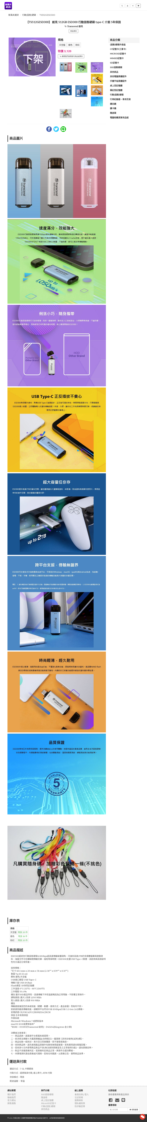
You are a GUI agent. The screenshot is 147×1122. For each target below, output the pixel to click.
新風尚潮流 (13, 15)
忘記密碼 (79, 1097)
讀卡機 (113, 109)
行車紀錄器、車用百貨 (120, 99)
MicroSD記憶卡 (118, 54)
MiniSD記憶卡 (117, 58)
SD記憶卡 (114, 63)
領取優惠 (135, 1110)
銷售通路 (11, 1103)
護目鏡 (113, 104)
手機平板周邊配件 (118, 81)
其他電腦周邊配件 (118, 77)
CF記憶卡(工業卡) (118, 49)
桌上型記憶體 (116, 86)
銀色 (70, 45)
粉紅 (77, 45)
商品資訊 (73, 31)
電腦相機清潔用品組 (119, 118)
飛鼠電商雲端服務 (56, 1118)
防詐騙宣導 (80, 1106)
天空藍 (62, 45)
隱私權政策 (80, 1103)
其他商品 (114, 72)
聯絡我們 (11, 1097)
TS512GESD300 (47, 15)
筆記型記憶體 (116, 90)
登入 (87, 1094)
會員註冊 (79, 1094)
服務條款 (79, 1100)
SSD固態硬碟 (116, 67)
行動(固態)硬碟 (29, 15)
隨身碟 (113, 113)
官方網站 (11, 1100)
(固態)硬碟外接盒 (118, 45)
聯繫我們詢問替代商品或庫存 (72, 56)
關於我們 (11, 1094)
